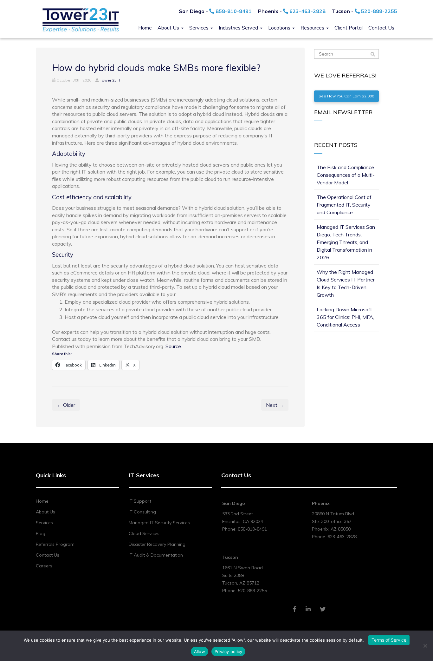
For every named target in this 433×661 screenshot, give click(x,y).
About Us (169, 27)
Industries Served (239, 27)
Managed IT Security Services (159, 522)
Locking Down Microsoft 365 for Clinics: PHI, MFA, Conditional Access (345, 317)
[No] (425, 646)
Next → (275, 405)
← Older (66, 405)
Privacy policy (228, 651)
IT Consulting (142, 512)
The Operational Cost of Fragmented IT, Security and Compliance (344, 204)
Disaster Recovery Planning (157, 544)
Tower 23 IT (110, 80)
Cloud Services (144, 533)
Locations (280, 27)
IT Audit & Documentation (156, 555)
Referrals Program (55, 544)
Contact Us (381, 27)
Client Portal (348, 27)
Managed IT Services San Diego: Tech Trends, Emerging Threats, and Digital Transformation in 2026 (346, 242)
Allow (199, 651)
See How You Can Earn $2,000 (346, 96)
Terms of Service (389, 640)
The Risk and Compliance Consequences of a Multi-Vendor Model (346, 175)
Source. (173, 346)
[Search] (373, 54)
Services (199, 27)
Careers (44, 566)
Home (145, 27)
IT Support (140, 501)
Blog (40, 533)
